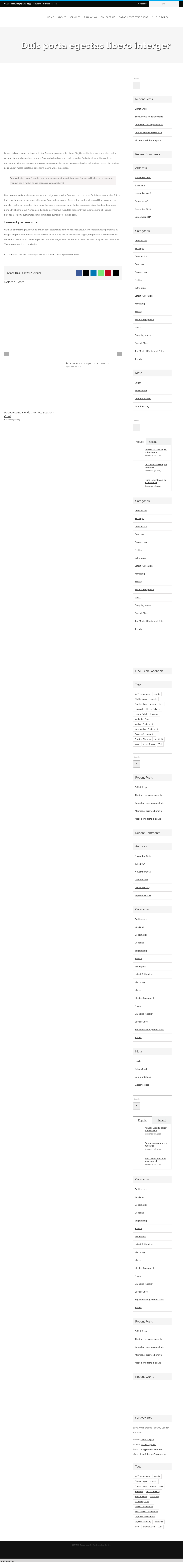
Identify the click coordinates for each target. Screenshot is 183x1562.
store (137, 744)
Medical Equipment (144, 319)
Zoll (160, 744)
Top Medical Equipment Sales (149, 351)
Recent (152, 441)
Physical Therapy (143, 739)
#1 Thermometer (142, 694)
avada (157, 694)
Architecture (141, 240)
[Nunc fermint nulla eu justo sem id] (140, 484)
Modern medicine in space (148, 140)
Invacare (154, 714)
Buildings (139, 248)
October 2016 (141, 201)
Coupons (139, 264)
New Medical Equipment (146, 729)
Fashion (138, 280)
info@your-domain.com (151, 1449)
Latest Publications (144, 296)
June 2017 (140, 185)
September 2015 (143, 217)
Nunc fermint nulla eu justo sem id (155, 481)
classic (154, 699)
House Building (153, 709)
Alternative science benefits (148, 132)
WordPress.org (142, 406)
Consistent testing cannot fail (149, 124)
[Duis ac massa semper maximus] (140, 468)
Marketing (140, 303)
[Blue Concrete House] (138, 1402)
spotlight (159, 739)
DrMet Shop (141, 109)
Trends (76, 255)
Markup (53, 255)
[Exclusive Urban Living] (159, 1390)
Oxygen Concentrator (145, 734)
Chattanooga (141, 699)
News (59, 255)
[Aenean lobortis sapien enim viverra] (140, 453)
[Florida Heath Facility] (138, 1390)
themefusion (149, 744)
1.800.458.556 (147, 1439)
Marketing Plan (142, 719)
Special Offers (67, 255)
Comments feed (143, 398)
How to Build (141, 714)
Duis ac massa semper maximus (156, 466)
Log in (138, 382)
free (161, 704)
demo (153, 704)
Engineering (141, 272)
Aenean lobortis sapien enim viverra (156, 450)
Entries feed (141, 390)
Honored (139, 709)
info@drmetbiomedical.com (45, 4)
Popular (139, 441)
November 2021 (143, 177)
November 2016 (143, 193)
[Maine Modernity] (148, 1390)
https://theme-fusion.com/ (152, 1454)
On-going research (144, 335)
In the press (140, 288)
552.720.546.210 (148, 1444)
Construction (141, 256)
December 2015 (143, 209)
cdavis (9, 255)
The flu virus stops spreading (149, 116)
